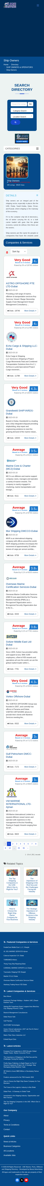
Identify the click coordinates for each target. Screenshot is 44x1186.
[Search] (15, 122)
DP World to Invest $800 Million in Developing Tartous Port (21, 1072)
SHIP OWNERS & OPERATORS (19, 67)
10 (10, 848)
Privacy (7, 1120)
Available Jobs (9, 1155)
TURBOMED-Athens (10, 960)
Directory (14, 65)
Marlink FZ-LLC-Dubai (11, 976)
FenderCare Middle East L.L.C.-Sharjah (16, 947)
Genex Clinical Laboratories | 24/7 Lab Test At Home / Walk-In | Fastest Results (21, 1030)
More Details (29, 311)
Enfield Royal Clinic (10, 1039)
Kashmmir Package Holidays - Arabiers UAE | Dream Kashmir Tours (21, 1001)
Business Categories (12, 1146)
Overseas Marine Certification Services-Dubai (18, 980)
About (6, 1116)
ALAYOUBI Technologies (12, 1025)
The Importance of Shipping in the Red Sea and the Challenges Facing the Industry (20, 1058)
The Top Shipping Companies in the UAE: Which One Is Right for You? (22, 1102)
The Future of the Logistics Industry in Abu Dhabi (20, 1087)
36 (24, 848)
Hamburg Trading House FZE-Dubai (15, 984)
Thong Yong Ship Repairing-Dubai (14, 964)
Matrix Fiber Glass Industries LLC (15, 1035)
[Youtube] (26, 1180)
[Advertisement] (22, 34)
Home (6, 65)
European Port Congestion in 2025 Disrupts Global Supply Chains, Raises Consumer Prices (20, 1052)
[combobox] (22, 110)
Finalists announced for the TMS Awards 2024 (19, 1077)
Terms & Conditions (11, 1125)
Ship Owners (11, 70)
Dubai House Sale (9, 1017)
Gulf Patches (8, 1021)
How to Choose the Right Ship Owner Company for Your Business (22, 1082)
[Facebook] (17, 1180)
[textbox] (22, 111)
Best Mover (7, 996)
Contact (7, 1129)
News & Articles (10, 1142)
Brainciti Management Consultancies (16, 1012)
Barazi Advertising (36, 1169)
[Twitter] (22, 1180)
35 (19, 848)
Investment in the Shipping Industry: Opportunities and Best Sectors (21, 1096)
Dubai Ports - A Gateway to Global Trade (17, 1091)
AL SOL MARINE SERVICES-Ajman (16, 951)
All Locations (9, 1151)
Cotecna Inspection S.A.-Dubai (14, 955)
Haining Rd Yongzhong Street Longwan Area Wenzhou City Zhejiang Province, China (21, 1007)
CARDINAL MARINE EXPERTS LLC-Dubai (18, 968)
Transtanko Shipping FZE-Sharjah (15, 972)
